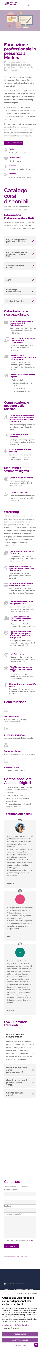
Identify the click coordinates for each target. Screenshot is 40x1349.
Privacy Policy (12, 1256)
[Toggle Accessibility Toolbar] (36, 1345)
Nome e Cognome (11, 1190)
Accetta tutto (20, 1334)
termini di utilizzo (20, 1256)
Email (6, 1198)
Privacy (30, 1240)
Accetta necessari (20, 1340)
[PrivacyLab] (14, 1328)
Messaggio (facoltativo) (13, 1214)
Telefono (7, 1206)
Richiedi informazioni (14, 143)
